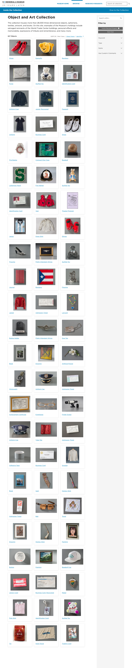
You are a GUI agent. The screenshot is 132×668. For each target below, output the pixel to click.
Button (11, 567)
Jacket (11, 313)
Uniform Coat (14, 109)
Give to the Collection (119, 10)
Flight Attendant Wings (44, 262)
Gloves (64, 236)
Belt (37, 516)
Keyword (102, 38)
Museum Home (63, 3)
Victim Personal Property (110, 28)
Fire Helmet (40, 185)
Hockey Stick (66, 491)
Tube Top (39, 440)
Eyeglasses (39, 414)
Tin (10, 644)
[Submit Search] (129, 3)
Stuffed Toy (40, 84)
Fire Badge (13, 160)
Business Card (41, 134)
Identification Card (68, 84)
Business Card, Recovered (45, 593)
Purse (11, 84)
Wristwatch (13, 389)
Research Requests (93, 3)
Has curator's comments (107, 53)
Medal (64, 593)
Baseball (65, 160)
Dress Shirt (39, 236)
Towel (64, 516)
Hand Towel (40, 644)
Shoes (11, 58)
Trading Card (66, 644)
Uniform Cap (40, 389)
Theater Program (68, 211)
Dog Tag (65, 338)
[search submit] (121, 18)
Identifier (79, 36)
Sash (37, 491)
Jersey (11, 236)
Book (11, 364)
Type (100, 43)
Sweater (65, 465)
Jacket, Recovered (42, 109)
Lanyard (65, 313)
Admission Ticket (42, 313)
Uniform (12, 134)
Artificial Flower (67, 364)
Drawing (39, 364)
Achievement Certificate (17, 414)
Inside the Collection (12, 10)
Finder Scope (66, 414)
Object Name (70, 36)
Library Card (13, 593)
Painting (65, 542)
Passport (65, 109)
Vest (37, 211)
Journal (11, 287)
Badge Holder (14, 338)
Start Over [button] (110, 32)
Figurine (12, 262)
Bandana (65, 58)
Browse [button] (76, 3)
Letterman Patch (15, 185)
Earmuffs (39, 58)
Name (101, 48)
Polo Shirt (12, 618)
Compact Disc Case (42, 160)
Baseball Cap (66, 567)
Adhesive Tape (14, 465)
